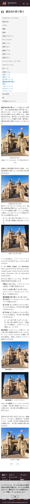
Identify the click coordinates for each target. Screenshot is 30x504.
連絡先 (22, 479)
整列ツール (6, 75)
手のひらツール (7, 88)
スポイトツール (7, 86)
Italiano (4, 499)
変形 (3, 84)
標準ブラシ (6, 47)
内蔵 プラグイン (8, 36)
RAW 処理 (5, 94)
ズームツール (7, 91)
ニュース (4, 479)
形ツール (5, 68)
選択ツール (6, 43)
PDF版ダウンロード (9, 101)
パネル (4, 25)
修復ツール (6, 50)
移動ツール (6, 77)
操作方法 (5, 22)
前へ (11, 464)
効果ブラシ (6, 58)
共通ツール (6, 72)
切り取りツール (7, 79)
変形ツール (6, 54)
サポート (12, 475)
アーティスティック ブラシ (11, 61)
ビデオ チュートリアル (10, 18)
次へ (18, 464)
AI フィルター (7, 40)
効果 (3, 32)
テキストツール (7, 65)
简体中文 (11, 499)
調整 (3, 29)
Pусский (26, 499)
